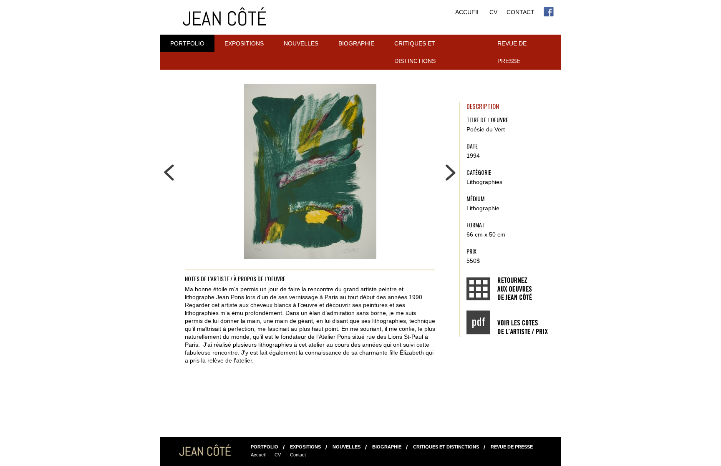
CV (493, 12)
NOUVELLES (301, 43)
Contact (520, 12)
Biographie (356, 43)
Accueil (467, 12)
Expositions (244, 43)
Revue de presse (512, 52)
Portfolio (187, 43)
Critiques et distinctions (415, 52)
